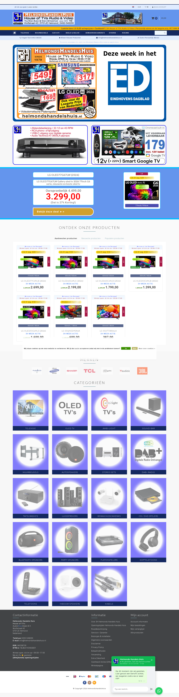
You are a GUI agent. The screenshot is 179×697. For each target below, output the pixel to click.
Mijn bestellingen (138, 625)
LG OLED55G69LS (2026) (33, 331)
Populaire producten (114, 238)
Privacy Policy (97, 647)
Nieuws (125, 33)
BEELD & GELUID (73, 33)
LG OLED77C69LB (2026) (33, 281)
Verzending (96, 655)
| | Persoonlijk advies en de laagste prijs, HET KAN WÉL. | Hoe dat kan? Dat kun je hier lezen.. (83, 28)
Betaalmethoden (98, 651)
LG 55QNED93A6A (71, 331)
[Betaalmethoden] (68, 676)
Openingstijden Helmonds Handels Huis (108, 625)
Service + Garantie (99, 633)
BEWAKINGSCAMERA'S (95, 33)
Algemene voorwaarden (101, 640)
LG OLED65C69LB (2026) (108, 281)
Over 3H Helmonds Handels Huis (105, 622)
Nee (134, 348)
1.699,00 (33, 336)
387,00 (108, 336)
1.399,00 (146, 286)
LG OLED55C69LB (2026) (145, 281)
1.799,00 (108, 286)
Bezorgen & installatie (100, 636)
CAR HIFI (56, 33)
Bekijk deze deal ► (51, 211)
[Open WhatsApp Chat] (159, 691)
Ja (126, 348)
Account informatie (139, 622)
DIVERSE (112, 33)
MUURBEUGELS (41, 33)
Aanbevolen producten (66, 238)
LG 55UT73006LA (108, 331)
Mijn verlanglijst (137, 629)
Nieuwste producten (91, 238)
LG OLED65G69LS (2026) (70, 281)
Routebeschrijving (99, 629)
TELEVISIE (25, 33)
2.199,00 (71, 286)
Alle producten (137, 633)
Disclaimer (96, 644)
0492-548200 (27, 638)
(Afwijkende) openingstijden (26, 658)
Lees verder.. (33, 7)
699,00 (71, 336)
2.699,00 (33, 286)
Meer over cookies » (147, 348)
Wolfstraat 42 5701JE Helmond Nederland (20, 630)
